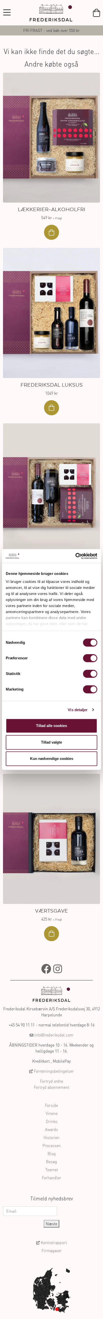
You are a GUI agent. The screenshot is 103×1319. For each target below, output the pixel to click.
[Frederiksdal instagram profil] (57, 968)
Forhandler (51, 1177)
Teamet (51, 1169)
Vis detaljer (78, 710)
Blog (52, 1153)
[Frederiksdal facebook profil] (46, 968)
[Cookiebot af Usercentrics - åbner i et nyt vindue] (75, 556)
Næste (51, 1223)
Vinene (52, 1113)
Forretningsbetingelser (53, 1071)
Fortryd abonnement (51, 1087)
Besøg (51, 1161)
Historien (52, 1137)
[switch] (90, 658)
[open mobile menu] (7, 12)
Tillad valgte (51, 742)
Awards (51, 1129)
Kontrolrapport (53, 1242)
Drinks (52, 1121)
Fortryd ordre (51, 1081)
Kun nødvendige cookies (51, 758)
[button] (96, 13)
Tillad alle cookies (51, 725)
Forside (51, 1105)
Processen (51, 1145)
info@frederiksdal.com (53, 1034)
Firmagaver (52, 1250)
